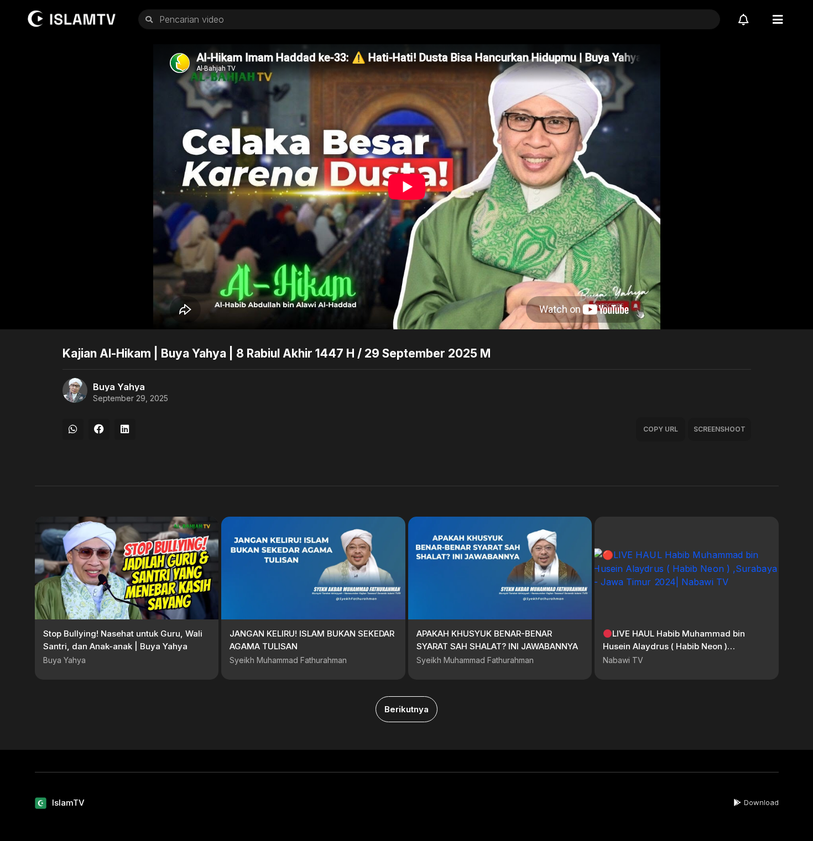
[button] (73, 429)
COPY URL (660, 429)
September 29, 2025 (130, 398)
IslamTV (68, 802)
